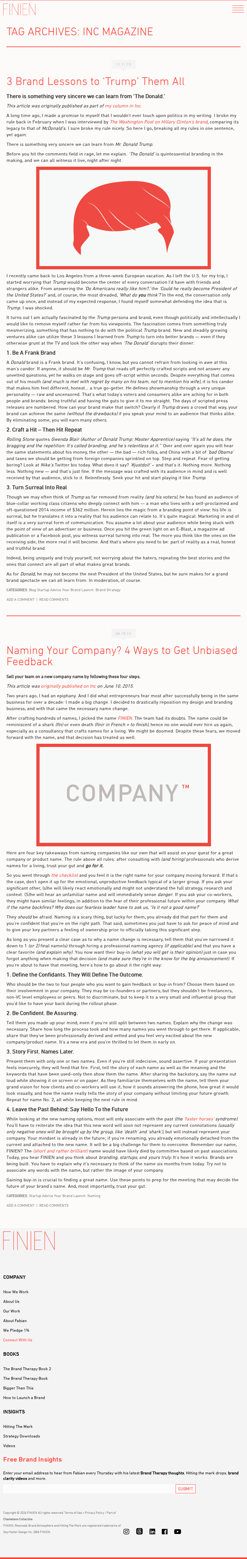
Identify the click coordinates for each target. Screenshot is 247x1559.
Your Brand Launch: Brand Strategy (91, 589)
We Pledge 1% (16, 1330)
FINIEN (19, 9)
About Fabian (15, 1320)
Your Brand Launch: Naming (77, 1195)
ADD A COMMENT (20, 599)
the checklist (64, 875)
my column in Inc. (123, 105)
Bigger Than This (18, 1387)
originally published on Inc (68, 686)
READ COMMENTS (54, 599)
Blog (32, 589)
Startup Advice (49, 589)
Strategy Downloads (21, 1435)
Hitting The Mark (18, 1426)
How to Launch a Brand (24, 1397)
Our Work (11, 1310)
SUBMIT (185, 1488)
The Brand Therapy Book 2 (27, 1368)
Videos (9, 1445)
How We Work (16, 1291)
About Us (11, 1301)
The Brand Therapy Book (25, 1378)
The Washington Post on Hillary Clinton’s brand (158, 121)
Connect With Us (17, 1339)
